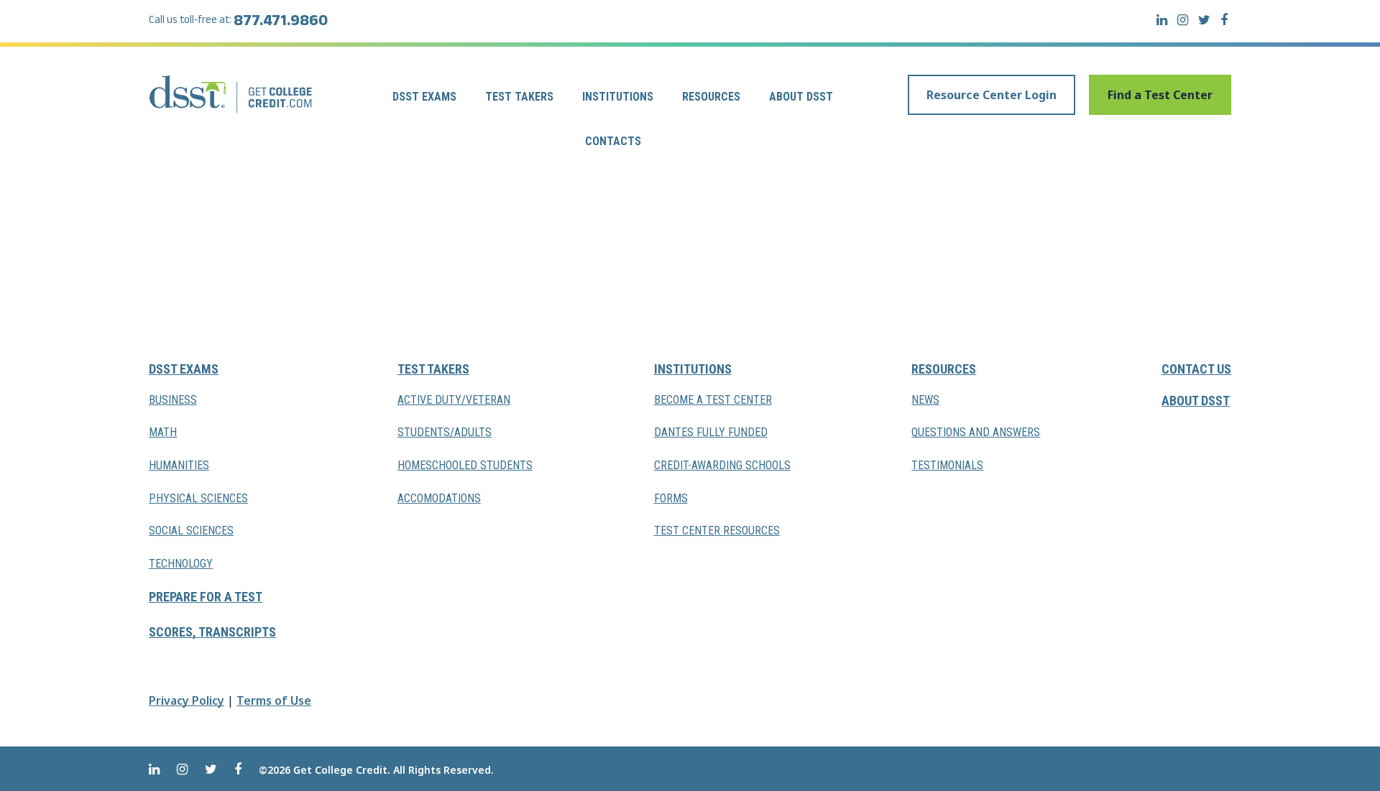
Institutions (617, 96)
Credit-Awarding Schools (722, 465)
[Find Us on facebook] (1224, 20)
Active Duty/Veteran (453, 400)
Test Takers (519, 96)
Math (163, 432)
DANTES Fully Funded (711, 432)
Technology (181, 563)
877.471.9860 (281, 23)
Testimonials (947, 465)
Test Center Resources (717, 530)
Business (173, 400)
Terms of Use (273, 700)
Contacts (613, 141)
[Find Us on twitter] (1204, 20)
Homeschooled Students (465, 465)
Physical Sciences (198, 498)
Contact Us (1196, 368)
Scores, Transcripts (212, 631)
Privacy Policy (186, 700)
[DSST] (232, 94)
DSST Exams (424, 96)
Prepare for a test (205, 596)
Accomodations (439, 498)
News (925, 400)
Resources (711, 96)
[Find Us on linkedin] (1161, 20)
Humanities (179, 465)
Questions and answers (975, 432)
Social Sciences (191, 530)
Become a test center (713, 400)
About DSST (801, 96)
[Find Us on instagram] (1182, 20)
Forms (671, 498)
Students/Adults (444, 432)
